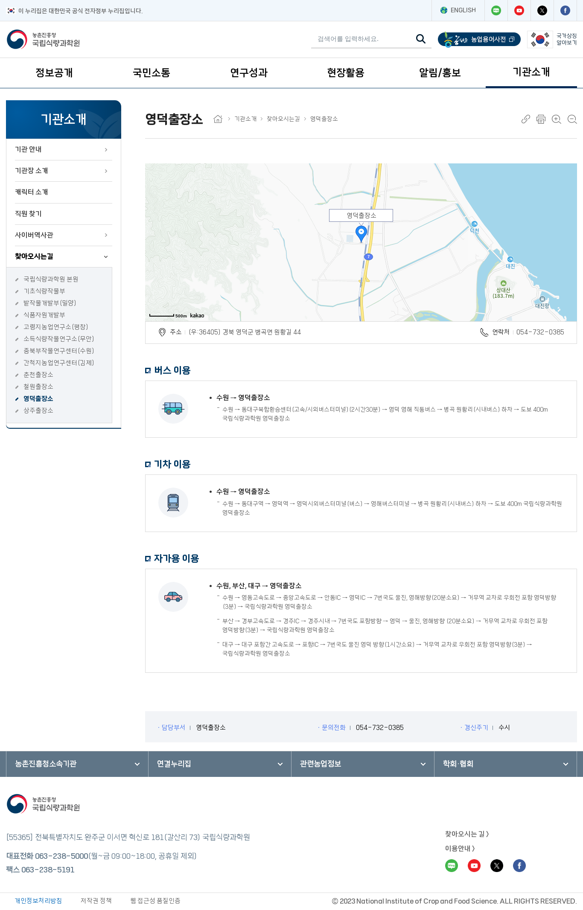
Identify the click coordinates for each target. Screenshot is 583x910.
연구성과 (249, 72)
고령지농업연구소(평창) (56, 327)
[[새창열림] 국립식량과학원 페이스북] (565, 10)
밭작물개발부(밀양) (50, 303)
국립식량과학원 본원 (51, 279)
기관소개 (531, 72)
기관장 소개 (31, 170)
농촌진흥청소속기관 (45, 764)
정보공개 (54, 72)
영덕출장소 (38, 398)
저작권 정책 (96, 900)
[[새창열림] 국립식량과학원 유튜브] (519, 10)
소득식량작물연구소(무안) (59, 339)
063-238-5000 (61, 856)
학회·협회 (458, 764)
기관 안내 (28, 149)
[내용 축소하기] (572, 119)
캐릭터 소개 (31, 192)
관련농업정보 (320, 764)
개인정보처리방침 (38, 900)
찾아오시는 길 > (467, 834)
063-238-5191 (47, 870)
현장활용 (345, 72)
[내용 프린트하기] (540, 119)
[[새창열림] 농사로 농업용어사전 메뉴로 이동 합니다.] (479, 39)
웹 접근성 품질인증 (155, 900)
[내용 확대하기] (556, 119)
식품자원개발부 (44, 315)
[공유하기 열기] (526, 119)
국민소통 (151, 72)
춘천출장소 (38, 374)
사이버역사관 (34, 235)
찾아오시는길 (34, 256)
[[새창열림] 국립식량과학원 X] (542, 10)
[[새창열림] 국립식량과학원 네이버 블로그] (495, 10)
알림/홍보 (440, 72)
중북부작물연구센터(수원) (59, 351)
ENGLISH (463, 10)
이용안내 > (460, 848)
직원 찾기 (28, 214)
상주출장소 (38, 410)
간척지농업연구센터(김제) (59, 362)
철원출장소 (38, 386)
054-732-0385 (540, 332)
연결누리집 (174, 764)
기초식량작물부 (44, 291)
